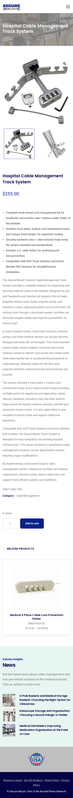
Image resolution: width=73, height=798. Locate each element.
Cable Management (27, 495)
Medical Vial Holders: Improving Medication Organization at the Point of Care (44, 730)
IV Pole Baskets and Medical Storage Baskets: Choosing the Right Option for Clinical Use (45, 700)
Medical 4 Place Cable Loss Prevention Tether (36, 617)
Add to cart (32, 523)
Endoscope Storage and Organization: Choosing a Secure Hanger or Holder (45, 713)
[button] (64, 63)
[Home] (36, 759)
